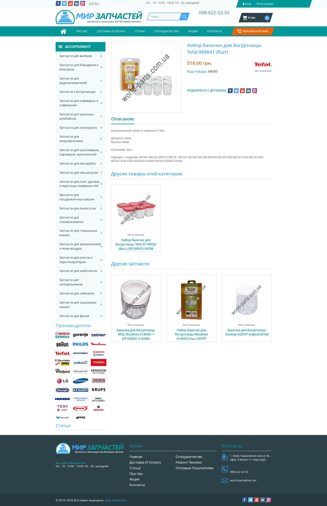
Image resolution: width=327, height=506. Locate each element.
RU (96, 3)
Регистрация (265, 3)
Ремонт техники (189, 462)
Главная (135, 456)
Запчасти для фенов (74, 316)
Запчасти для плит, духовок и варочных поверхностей (79, 184)
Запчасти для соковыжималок (71, 219)
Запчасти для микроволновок (71, 138)
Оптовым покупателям (194, 468)
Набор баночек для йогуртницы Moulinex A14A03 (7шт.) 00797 (191, 334)
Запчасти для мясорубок (77, 163)
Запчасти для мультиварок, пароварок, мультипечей (79, 152)
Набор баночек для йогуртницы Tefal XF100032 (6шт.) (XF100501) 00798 (135, 244)
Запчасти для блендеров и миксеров (78, 67)
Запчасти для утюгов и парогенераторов (76, 259)
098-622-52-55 (214, 12)
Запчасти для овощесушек (78, 172)
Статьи (140, 31)
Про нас (81, 31)
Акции (193, 31)
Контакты (214, 31)
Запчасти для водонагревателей (73, 80)
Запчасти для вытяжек (75, 56)
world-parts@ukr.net (243, 480)
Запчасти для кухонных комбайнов (76, 116)
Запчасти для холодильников (70, 282)
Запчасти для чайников (76, 293)
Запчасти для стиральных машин (78, 233)
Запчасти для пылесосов (77, 208)
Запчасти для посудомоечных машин (76, 197)
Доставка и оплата (111, 31)
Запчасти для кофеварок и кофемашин (78, 103)
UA (91, 3)
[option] (136, 222)
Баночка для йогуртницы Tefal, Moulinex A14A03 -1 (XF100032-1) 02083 (136, 334)
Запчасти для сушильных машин (77, 304)
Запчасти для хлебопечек (78, 271)
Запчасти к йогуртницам (77, 92)
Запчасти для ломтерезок (78, 128)
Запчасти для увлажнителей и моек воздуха (80, 246)
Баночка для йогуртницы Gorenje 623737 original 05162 (247, 332)
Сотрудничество (166, 31)
